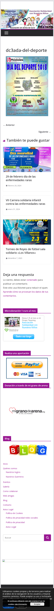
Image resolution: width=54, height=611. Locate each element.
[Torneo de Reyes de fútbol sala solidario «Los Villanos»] (27, 221)
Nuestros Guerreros (15, 476)
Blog (5, 500)
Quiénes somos (10, 468)
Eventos (6, 482)
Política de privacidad (15, 522)
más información (21, 604)
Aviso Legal (8, 509)
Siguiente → (44, 131)
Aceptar (37, 604)
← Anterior (9, 125)
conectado (32, 279)
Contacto (7, 505)
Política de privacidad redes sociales (22, 517)
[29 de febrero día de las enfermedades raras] (27, 148)
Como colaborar (10, 491)
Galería (6, 486)
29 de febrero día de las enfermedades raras (21, 178)
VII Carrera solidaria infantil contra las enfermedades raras (25, 202)
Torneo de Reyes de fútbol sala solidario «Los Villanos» (25, 251)
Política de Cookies (14, 513)
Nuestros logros (13, 472)
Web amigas (8, 495)
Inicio (5, 464)
